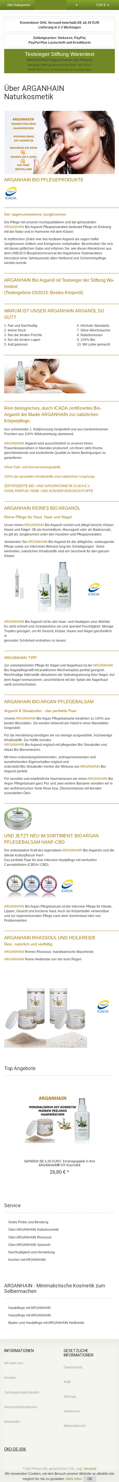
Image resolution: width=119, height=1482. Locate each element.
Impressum (72, 1411)
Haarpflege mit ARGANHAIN (29, 1315)
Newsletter (12, 1422)
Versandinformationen (20, 1407)
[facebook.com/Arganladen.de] (116, 1460)
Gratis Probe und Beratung (28, 1222)
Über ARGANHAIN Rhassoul (29, 1237)
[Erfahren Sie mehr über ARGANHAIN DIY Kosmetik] (59, 144)
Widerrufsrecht (75, 1426)
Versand (90, 1469)
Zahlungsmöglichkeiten (21, 1392)
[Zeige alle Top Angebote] (113, 1068)
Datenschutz (73, 1367)
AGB (67, 1382)
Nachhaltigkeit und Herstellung (32, 1252)
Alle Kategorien (18, 5)
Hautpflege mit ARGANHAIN (29, 1308)
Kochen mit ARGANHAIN (27, 1260)
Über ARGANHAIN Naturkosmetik (33, 1230)
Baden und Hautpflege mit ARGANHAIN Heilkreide (46, 1323)
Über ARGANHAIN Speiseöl (29, 1245)
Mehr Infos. (74, 1479)
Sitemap (70, 1397)
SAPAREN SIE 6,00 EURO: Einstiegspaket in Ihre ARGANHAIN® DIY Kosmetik (59, 1163)
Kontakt (9, 1378)
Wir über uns (13, 1363)
